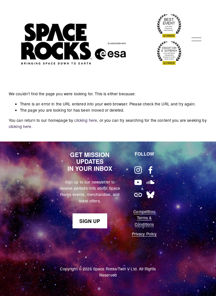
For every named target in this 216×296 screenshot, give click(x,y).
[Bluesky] (150, 195)
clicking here (85, 120)
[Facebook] (150, 170)
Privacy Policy (144, 234)
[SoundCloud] (150, 182)
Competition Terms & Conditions (144, 218)
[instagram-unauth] (138, 170)
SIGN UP (89, 220)
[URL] (138, 195)
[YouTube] (138, 182)
